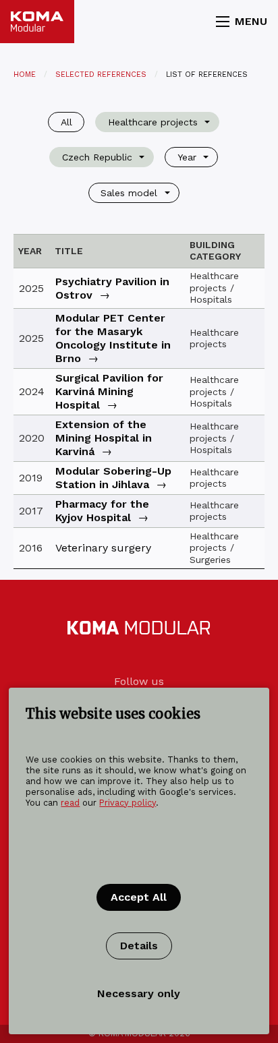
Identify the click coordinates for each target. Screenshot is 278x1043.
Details (139, 945)
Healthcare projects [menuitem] (153, 122)
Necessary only (138, 993)
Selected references (100, 74)
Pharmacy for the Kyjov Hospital (102, 511)
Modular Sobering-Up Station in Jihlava (113, 478)
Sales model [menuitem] (129, 192)
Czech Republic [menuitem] (97, 157)
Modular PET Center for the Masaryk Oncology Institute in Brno (113, 338)
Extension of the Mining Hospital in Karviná (103, 438)
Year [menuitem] (186, 157)
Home (24, 74)
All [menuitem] (66, 122)
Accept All (139, 897)
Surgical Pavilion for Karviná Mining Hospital (109, 391)
